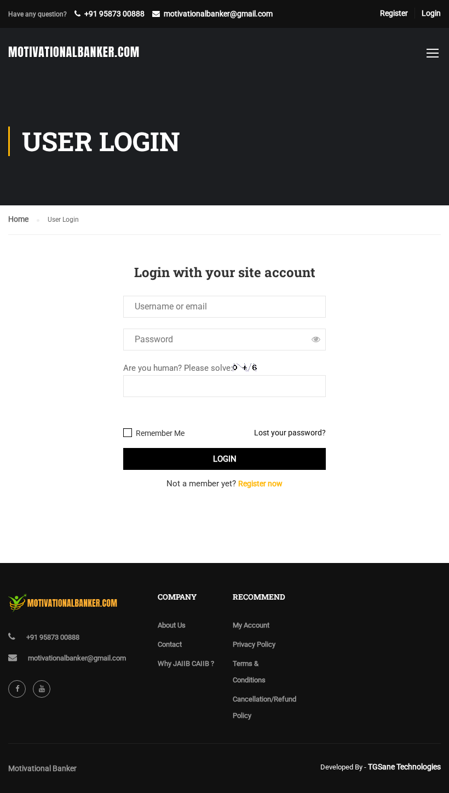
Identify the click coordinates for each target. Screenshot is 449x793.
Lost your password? (290, 432)
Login (431, 13)
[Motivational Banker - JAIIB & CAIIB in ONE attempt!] (74, 58)
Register (394, 13)
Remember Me (159, 433)
